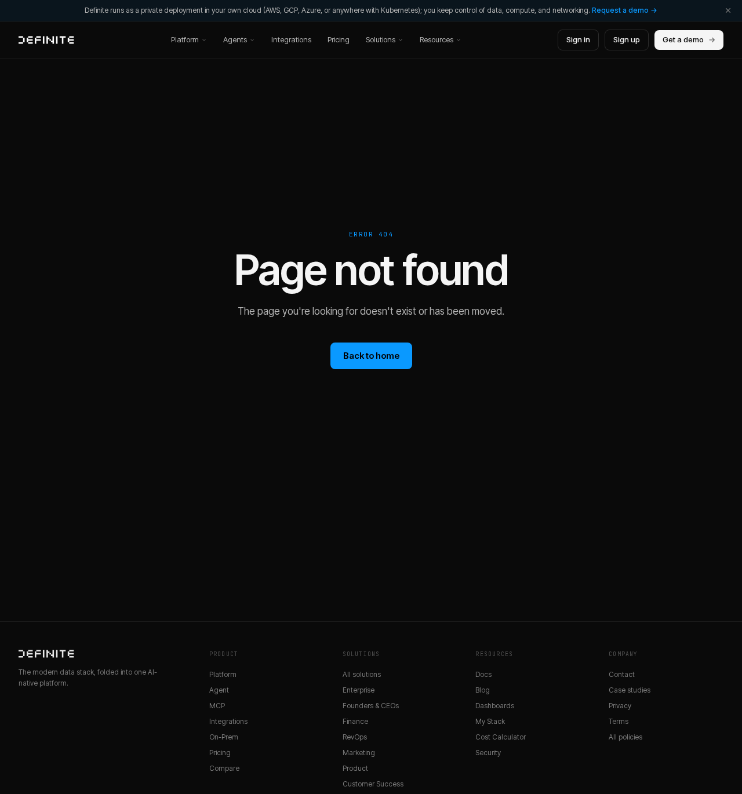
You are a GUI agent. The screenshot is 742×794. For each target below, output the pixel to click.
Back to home (371, 355)
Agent (219, 690)
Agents (235, 39)
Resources (436, 39)
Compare (224, 768)
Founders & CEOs (371, 705)
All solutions (362, 674)
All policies (625, 737)
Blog (482, 690)
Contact (622, 674)
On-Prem (223, 737)
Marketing (359, 752)
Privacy (620, 705)
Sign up (626, 39)
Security (488, 752)
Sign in (578, 39)
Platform (185, 39)
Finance (355, 721)
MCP (217, 705)
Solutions (380, 39)
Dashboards (494, 705)
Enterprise (358, 690)
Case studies (629, 690)
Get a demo (689, 39)
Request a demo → (624, 10)
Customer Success (373, 784)
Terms (618, 721)
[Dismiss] (728, 10)
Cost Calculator (500, 737)
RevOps (355, 737)
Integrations (291, 39)
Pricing (339, 39)
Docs (483, 674)
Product (355, 768)
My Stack (490, 721)
